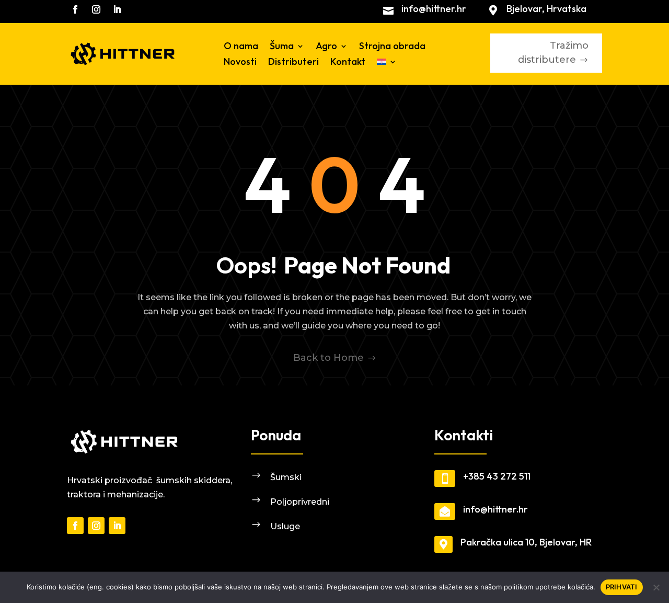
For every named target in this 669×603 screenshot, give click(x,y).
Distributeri (293, 62)
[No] (656, 587)
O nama (241, 47)
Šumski (286, 477)
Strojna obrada (392, 47)
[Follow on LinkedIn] (117, 9)
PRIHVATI (622, 587)
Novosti (240, 62)
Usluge (285, 526)
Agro (326, 47)
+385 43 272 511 (496, 476)
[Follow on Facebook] (75, 9)
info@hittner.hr (433, 9)
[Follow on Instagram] (96, 9)
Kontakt (347, 62)
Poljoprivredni (299, 502)
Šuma (282, 47)
